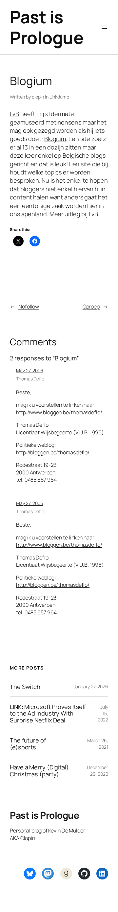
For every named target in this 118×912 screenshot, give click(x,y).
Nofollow (28, 306)
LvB (14, 114)
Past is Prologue (46, 27)
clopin (38, 97)
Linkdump (59, 97)
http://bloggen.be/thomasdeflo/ (52, 452)
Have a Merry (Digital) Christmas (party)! (39, 770)
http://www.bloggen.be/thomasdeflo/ (59, 412)
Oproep (91, 306)
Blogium (55, 139)
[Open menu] (104, 27)
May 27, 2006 (29, 370)
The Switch (25, 686)
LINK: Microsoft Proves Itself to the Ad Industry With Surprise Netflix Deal (48, 713)
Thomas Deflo (30, 379)
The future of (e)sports (28, 743)
